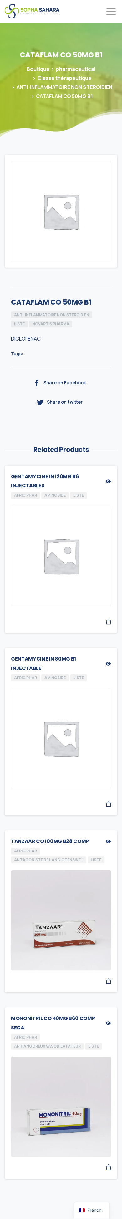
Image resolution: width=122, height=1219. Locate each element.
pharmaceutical (75, 68)
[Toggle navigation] (111, 11)
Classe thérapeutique (64, 78)
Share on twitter (65, 402)
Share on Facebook (64, 383)
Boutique (38, 68)
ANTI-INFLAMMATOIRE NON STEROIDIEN (64, 87)
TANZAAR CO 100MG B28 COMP (50, 841)
